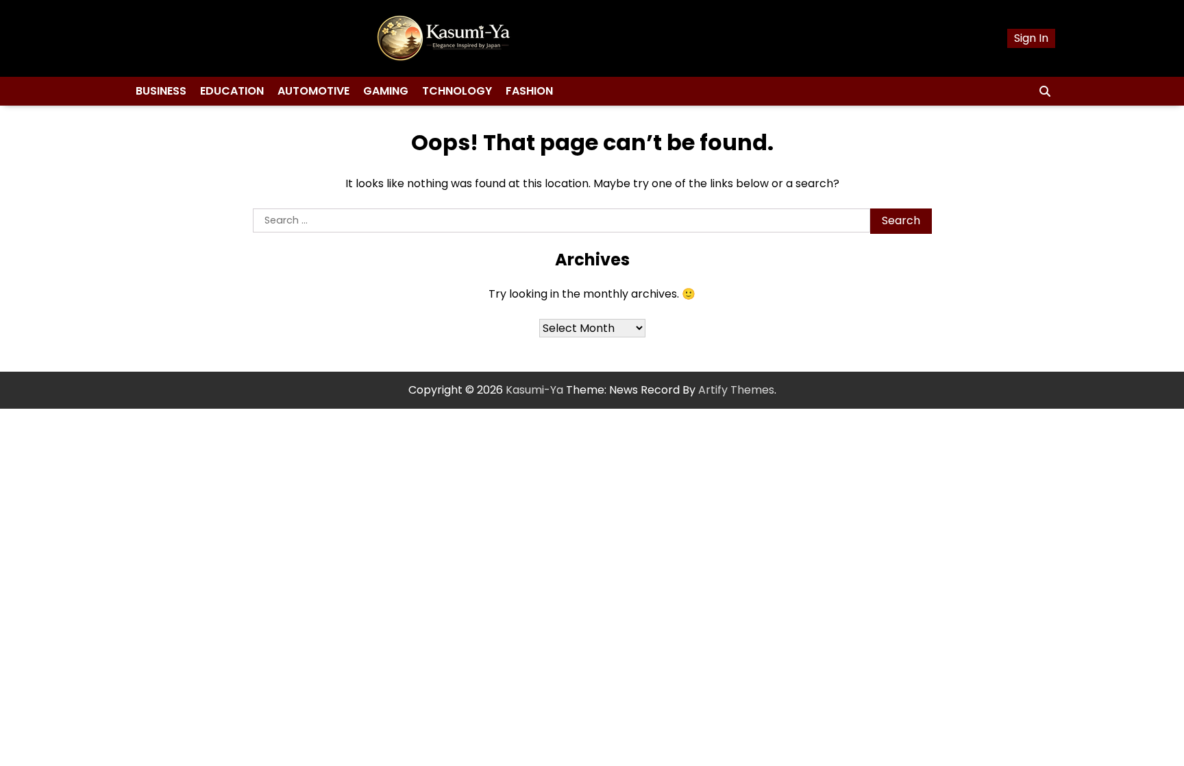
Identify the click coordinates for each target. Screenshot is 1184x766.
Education (232, 91)
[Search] (1045, 91)
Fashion (529, 91)
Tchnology (457, 91)
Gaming (385, 91)
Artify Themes (736, 390)
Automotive (313, 91)
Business (161, 91)
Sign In (1031, 38)
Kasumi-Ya (534, 390)
